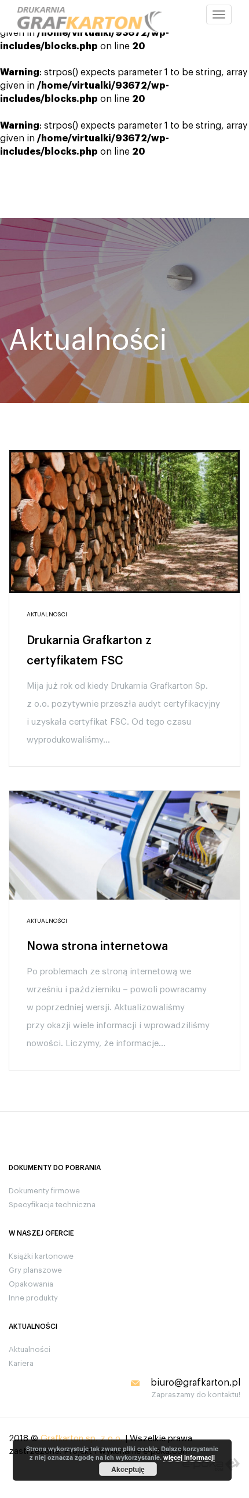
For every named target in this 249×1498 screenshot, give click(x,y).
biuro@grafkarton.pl (195, 1382)
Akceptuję (128, 1469)
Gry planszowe (35, 1270)
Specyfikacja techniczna (52, 1204)
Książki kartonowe (41, 1256)
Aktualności (29, 1349)
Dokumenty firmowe (44, 1190)
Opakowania (31, 1284)
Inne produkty (33, 1298)
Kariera (21, 1363)
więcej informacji (189, 1457)
